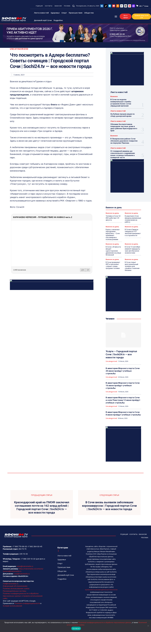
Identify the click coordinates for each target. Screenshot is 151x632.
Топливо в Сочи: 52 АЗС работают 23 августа (113, 218)
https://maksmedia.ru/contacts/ (31, 569)
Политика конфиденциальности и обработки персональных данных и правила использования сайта (22, 595)
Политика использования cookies (16, 588)
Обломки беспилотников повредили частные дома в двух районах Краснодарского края (123, 127)
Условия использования (12, 606)
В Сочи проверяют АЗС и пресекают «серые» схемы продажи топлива (113, 265)
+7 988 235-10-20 (28, 559)
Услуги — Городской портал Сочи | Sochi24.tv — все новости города (121, 354)
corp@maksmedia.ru (22, 574)
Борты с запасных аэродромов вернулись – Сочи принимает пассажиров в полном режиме (113, 234)
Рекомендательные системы (14, 591)
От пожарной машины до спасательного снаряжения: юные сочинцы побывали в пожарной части (122, 154)
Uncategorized (19, 49)
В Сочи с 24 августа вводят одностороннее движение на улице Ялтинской (113, 251)
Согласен (76, 628)
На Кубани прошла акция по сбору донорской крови (122, 115)
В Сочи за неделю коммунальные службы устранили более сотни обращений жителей (120, 102)
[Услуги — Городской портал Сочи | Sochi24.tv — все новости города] (123, 335)
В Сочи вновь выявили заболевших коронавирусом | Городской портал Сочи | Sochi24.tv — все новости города (109, 506)
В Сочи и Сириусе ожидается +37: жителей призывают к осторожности (133, 232)
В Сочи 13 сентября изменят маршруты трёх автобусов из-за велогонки (132, 250)
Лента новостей (118, 111)
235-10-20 (23, 554)
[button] (73, 6)
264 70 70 (22, 549)
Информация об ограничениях (15, 586)
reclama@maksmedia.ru (12, 571)
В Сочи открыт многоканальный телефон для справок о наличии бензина (132, 266)
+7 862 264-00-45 (34, 546)
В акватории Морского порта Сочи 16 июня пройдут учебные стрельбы (123, 385)
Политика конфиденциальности (27, 603)
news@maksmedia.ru (25, 566)
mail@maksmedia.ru (10, 584)
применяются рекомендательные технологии (101, 590)
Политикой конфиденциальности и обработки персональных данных (104, 622)
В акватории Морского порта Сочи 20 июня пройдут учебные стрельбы (123, 371)
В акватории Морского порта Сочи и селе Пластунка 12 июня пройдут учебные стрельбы (123, 400)
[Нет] (148, 626)
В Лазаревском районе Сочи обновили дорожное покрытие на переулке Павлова (124, 141)
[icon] (101, 6)
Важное (114, 96)
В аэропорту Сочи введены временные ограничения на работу (133, 219)
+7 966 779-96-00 (19, 546)
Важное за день (112, 213)
